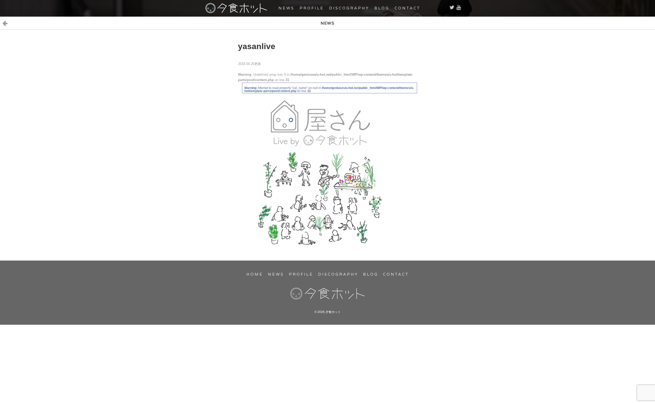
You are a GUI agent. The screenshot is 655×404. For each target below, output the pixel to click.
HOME (254, 274)
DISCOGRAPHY (349, 8)
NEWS (286, 8)
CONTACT (407, 8)
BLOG (381, 8)
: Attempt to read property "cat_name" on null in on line (329, 89)
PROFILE (312, 8)
